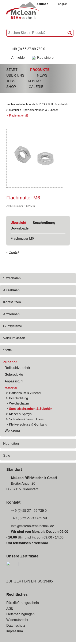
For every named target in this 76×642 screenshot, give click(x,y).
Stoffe (7, 350)
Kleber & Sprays (20, 414)
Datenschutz (15, 625)
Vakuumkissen (14, 338)
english (63, 3)
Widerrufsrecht (17, 620)
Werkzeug (12, 430)
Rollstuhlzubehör (17, 368)
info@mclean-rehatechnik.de (32, 526)
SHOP (11, 87)
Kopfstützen (12, 302)
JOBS (10, 81)
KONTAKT (36, 81)
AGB (10, 608)
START (12, 70)
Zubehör (10, 362)
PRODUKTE (40, 70)
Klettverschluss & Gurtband (28, 424)
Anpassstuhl (14, 381)
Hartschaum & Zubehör (25, 393)
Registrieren (46, 57)
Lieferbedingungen (20, 614)
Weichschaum (19, 403)
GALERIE (36, 87)
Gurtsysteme (12, 326)
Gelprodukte (14, 374)
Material (11, 388)
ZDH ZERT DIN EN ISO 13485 (29, 581)
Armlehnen (11, 314)
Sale (6, 455)
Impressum (14, 631)
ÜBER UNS (15, 75)
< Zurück (12, 252)
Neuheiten (11, 443)
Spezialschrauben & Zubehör (30, 408)
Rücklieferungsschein (22, 603)
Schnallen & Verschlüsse (26, 419)
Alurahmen (11, 290)
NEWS (42, 75)
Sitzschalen (12, 278)
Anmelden (19, 57)
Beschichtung (18, 398)
